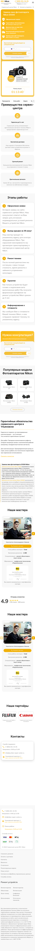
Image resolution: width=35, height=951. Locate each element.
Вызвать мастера (18, 546)
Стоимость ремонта (7, 854)
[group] (9, 717)
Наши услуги (5, 871)
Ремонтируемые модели (8, 868)
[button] (33, 533)
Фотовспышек (17, 890)
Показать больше (17, 409)
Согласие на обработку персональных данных (16, 874)
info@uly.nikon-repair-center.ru (14, 753)
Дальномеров (5, 898)
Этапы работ (16, 101)
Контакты (4, 859)
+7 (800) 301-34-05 (21, 1)
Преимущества (6, 101)
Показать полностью (7, 456)
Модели (25, 101)
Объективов (4, 890)
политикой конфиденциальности (17, 57)
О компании (5, 865)
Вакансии (4, 862)
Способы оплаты (6, 877)
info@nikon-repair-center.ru (13, 817)
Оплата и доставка (7, 856)
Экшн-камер (5, 893)
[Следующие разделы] (33, 101)
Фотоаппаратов (6, 887)
